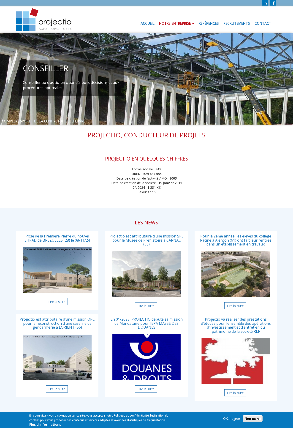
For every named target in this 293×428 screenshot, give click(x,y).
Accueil (148, 23)
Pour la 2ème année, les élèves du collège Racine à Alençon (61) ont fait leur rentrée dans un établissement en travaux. (235, 240)
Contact (263, 23)
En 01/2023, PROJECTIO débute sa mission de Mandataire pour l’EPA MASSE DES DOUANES (147, 323)
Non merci (252, 418)
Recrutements (236, 23)
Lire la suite (58, 302)
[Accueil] (43, 19)
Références (209, 23)
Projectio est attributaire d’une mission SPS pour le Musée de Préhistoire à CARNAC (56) (146, 240)
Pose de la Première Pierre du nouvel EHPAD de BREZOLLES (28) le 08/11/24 (57, 238)
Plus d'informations (45, 424)
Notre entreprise (175, 23)
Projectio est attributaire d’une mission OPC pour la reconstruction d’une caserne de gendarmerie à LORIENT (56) (57, 323)
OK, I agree (231, 418)
